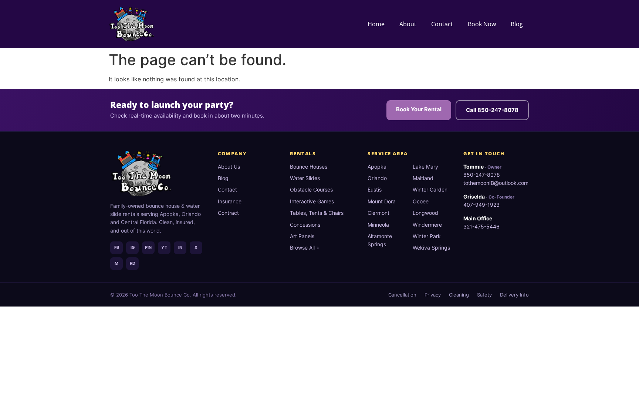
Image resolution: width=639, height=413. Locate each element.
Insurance (229, 201)
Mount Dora (382, 201)
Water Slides (305, 178)
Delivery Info (514, 295)
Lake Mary (425, 166)
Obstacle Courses (311, 189)
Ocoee (421, 201)
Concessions (305, 224)
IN (180, 247)
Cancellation (402, 295)
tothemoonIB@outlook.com (495, 183)
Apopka (377, 166)
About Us (229, 166)
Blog (517, 24)
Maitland (423, 178)
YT (164, 247)
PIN (148, 247)
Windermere (427, 224)
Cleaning (459, 295)
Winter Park (427, 236)
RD (132, 263)
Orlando (377, 178)
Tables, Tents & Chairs (317, 213)
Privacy (433, 295)
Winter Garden (430, 189)
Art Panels (302, 236)
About (407, 24)
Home (376, 24)
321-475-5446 (481, 226)
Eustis (375, 189)
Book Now (482, 24)
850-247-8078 (481, 175)
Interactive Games (312, 201)
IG (133, 247)
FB (116, 247)
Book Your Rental (419, 109)
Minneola (378, 224)
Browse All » (304, 247)
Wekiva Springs (431, 247)
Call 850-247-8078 (492, 110)
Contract (228, 213)
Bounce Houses (308, 166)
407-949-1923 (481, 205)
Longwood (425, 213)
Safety (484, 295)
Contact (442, 24)
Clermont (378, 213)
